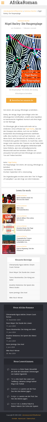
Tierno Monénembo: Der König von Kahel (21, 329)
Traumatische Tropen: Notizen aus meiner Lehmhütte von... (24, 240)
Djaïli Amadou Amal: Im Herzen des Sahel (25, 198)
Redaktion (17, 28)
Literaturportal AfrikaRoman (31, 415)
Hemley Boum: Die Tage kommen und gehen (25, 229)
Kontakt (14, 418)
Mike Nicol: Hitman (16, 298)
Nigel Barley (30, 129)
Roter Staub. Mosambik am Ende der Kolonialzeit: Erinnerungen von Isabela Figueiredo (25, 371)
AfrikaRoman (23, 2)
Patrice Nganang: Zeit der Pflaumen (25, 249)
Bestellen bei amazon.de (22, 100)
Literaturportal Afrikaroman (13, 11)
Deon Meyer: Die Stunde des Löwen (22, 272)
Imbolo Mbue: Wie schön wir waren (25, 219)
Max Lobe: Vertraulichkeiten (23, 209)
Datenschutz (31, 418)
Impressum (22, 418)
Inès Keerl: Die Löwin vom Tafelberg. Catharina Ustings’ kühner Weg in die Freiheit (24, 381)
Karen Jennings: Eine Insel (18, 293)
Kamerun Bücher (30, 11)
